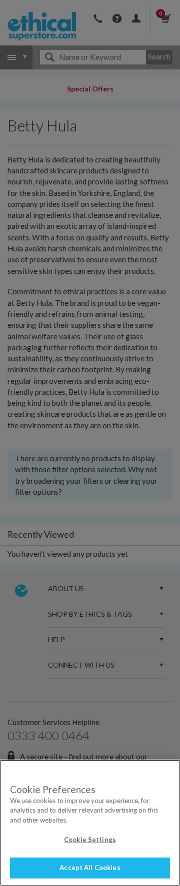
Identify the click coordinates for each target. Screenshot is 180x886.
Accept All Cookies (90, 868)
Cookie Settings (90, 840)
